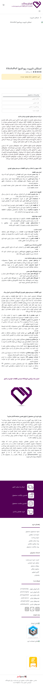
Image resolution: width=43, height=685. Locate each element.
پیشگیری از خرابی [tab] (34, 107)
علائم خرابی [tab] (35, 99)
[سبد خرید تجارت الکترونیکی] (3, 5)
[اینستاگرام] (37, 609)
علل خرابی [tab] (36, 103)
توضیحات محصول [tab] (33, 95)
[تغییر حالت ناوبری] (39, 11)
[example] (32, 609)
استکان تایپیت (34, 18)
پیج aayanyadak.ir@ (34, 455)
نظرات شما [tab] (36, 111)
